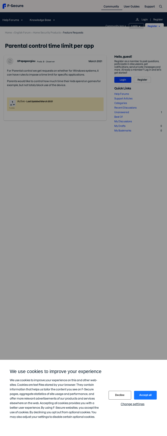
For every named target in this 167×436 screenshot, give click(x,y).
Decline (119, 395)
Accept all (145, 395)
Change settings (132, 404)
